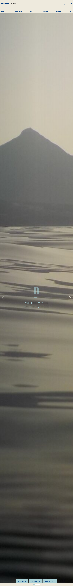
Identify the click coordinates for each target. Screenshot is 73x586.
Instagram (69, 3)
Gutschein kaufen (50, 581)
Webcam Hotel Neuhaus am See (71, 3)
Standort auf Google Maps (67, 3)
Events (30, 11)
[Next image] (70, 298)
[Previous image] (3, 298)
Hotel (2, 11)
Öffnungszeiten (68, 4)
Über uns (58, 11)
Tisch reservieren (35, 581)
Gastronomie (18, 11)
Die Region (45, 11)
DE (70, 11)
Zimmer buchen (22, 581)
